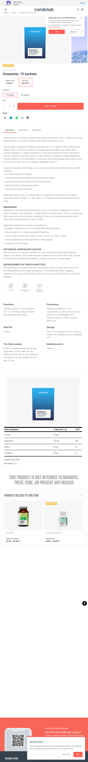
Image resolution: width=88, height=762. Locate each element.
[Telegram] (11, 117)
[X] (5, 117)
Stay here (73, 32)
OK (78, 754)
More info (66, 754)
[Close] (3, 3)
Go (57, 32)
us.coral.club (55, 27)
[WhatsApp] (16, 117)
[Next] (81, 495)
